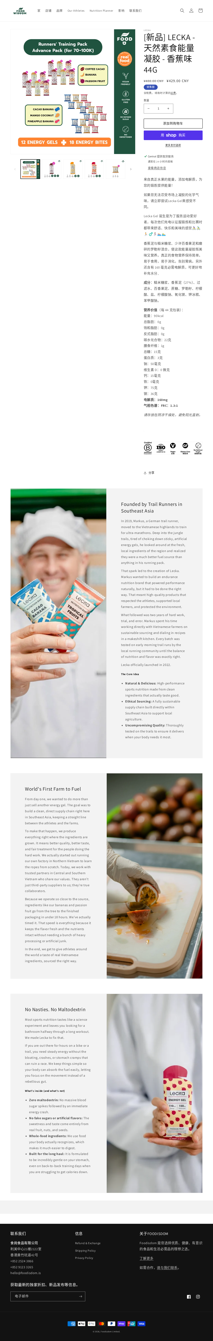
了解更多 (146, 1258)
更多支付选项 (173, 145)
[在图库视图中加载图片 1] (30, 169)
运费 (173, 93)
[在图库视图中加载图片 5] (115, 169)
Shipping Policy (85, 1250)
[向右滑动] (130, 169)
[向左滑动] (15, 169)
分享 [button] (152, 473)
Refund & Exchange (88, 1243)
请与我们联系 (167, 1268)
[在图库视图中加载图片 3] (73, 169)
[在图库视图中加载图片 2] (51, 169)
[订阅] (80, 1296)
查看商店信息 (157, 168)
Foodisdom (106, 1331)
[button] (182, 10)
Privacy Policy (84, 1258)
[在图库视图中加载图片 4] (94, 169)
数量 (146, 100)
